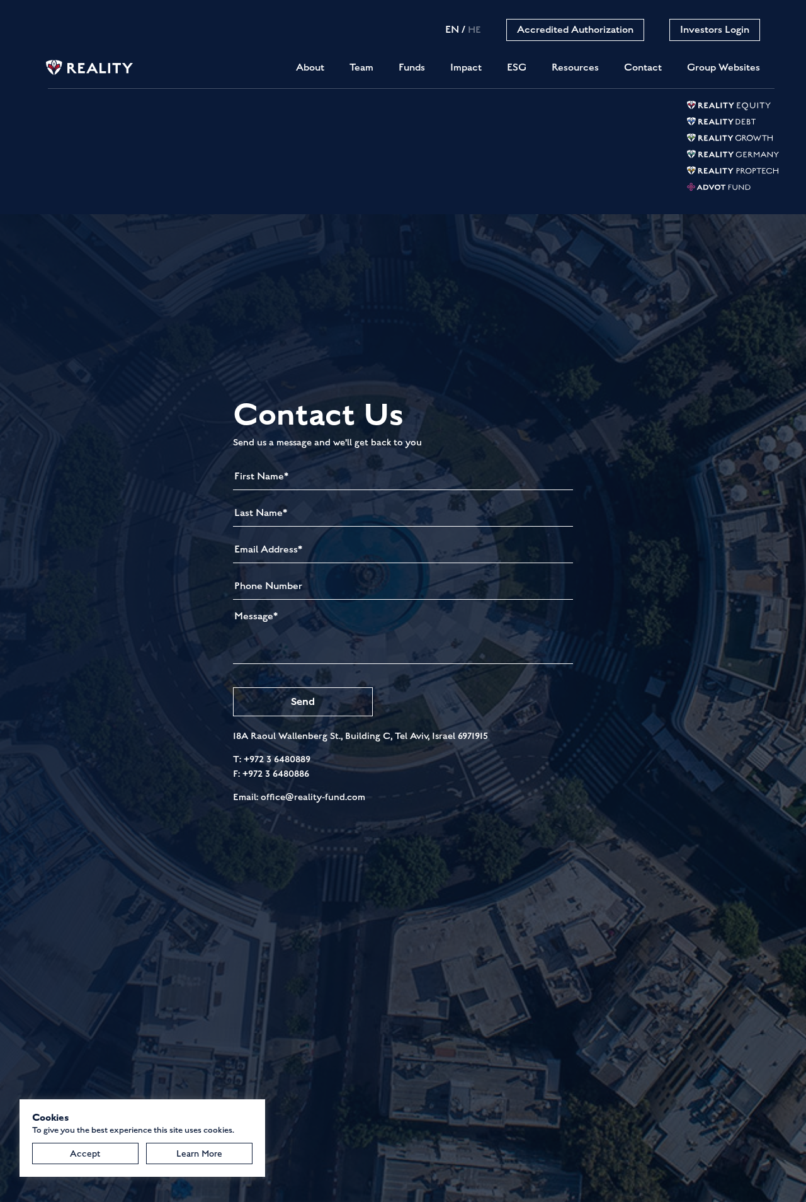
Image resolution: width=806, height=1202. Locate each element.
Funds (412, 67)
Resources (575, 67)
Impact (466, 67)
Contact (643, 67)
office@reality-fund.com (313, 797)
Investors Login (714, 29)
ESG (516, 67)
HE (474, 29)
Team (361, 67)
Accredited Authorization (575, 29)
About (310, 67)
